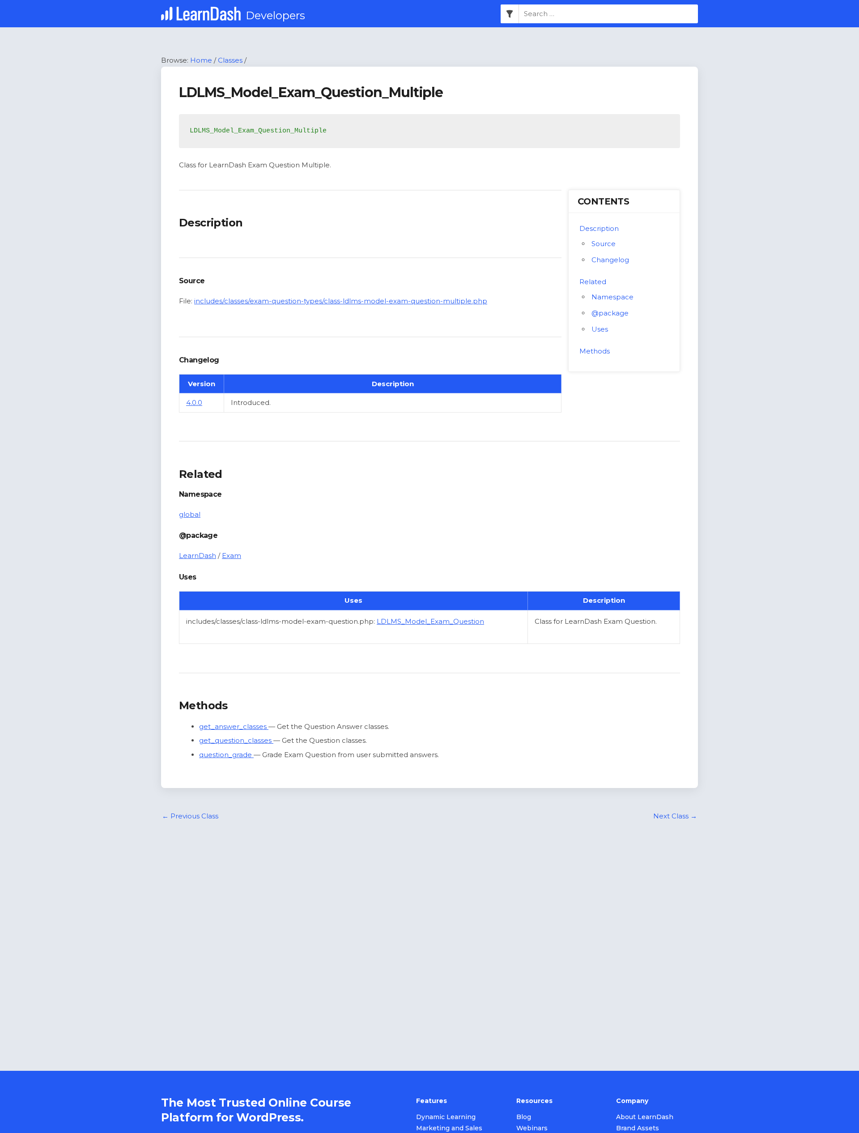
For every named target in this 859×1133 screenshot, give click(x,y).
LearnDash (197, 555)
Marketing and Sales (449, 1128)
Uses (599, 329)
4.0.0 (194, 402)
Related (592, 281)
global (189, 514)
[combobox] (608, 13)
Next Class (675, 816)
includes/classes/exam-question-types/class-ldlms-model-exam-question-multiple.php (340, 301)
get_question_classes (236, 740)
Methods (594, 351)
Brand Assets (637, 1128)
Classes (230, 60)
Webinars (532, 1128)
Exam (231, 555)
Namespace (612, 297)
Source (603, 243)
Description (599, 228)
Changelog (610, 260)
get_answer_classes (233, 726)
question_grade (226, 754)
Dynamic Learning (446, 1117)
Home (201, 60)
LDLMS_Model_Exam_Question (430, 621)
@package (610, 313)
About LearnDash (644, 1117)
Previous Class (190, 816)
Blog (523, 1117)
